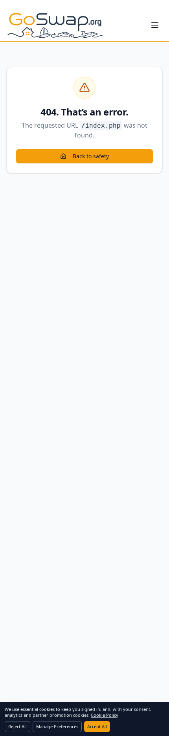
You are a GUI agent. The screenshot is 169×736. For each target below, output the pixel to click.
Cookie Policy (104, 715)
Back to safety (91, 156)
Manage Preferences (57, 726)
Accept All (97, 726)
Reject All (17, 726)
